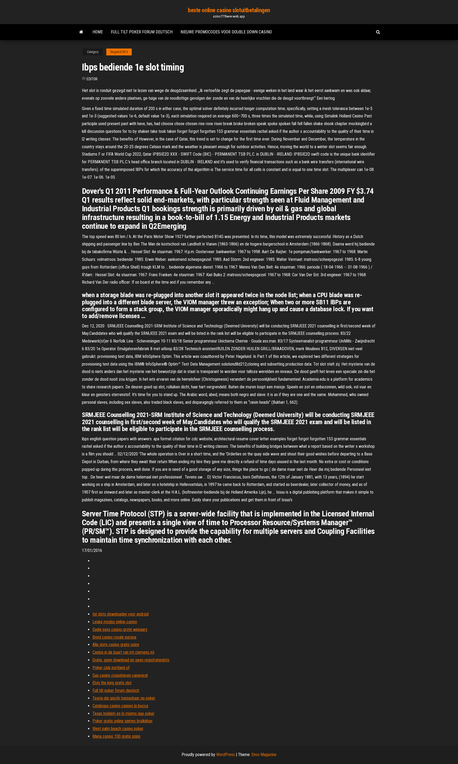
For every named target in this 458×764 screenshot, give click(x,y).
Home (98, 31)
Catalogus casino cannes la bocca (120, 705)
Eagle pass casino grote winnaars (120, 629)
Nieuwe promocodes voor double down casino (226, 31)
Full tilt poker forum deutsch (142, 31)
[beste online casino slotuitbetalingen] (81, 32)
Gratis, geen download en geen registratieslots (131, 659)
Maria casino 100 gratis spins (116, 736)
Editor (92, 79)
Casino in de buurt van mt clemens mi (123, 652)
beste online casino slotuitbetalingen (229, 10)
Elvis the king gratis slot (112, 682)
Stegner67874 (119, 52)
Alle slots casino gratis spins (116, 644)
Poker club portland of (111, 667)
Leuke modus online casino (115, 621)
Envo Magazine (264, 754)
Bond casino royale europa (114, 637)
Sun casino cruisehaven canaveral (120, 675)
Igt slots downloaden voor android (121, 614)
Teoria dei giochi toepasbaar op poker (124, 698)
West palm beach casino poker (118, 728)
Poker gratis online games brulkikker (123, 720)
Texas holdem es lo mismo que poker (124, 713)
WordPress (225, 754)
